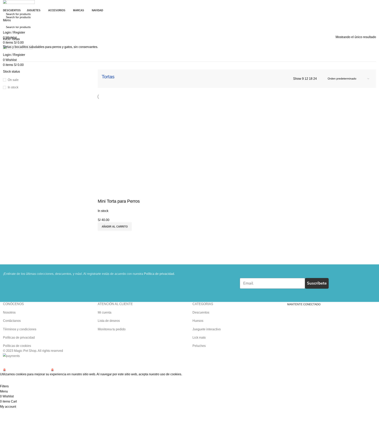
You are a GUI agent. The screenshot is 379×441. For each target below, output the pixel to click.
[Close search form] (5, 5)
